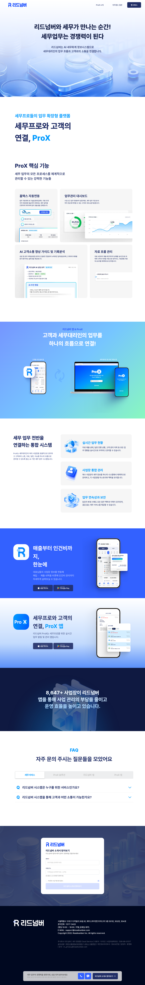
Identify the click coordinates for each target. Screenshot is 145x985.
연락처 (47, 859)
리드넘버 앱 (88, 774)
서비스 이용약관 (90, 944)
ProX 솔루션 (59, 774)
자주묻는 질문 (117, 5)
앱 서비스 (134, 5)
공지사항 (61, 944)
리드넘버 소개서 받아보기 (72, 886)
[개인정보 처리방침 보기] (98, 881)
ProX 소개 (100, 5)
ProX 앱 (118, 774)
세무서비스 (30, 774)
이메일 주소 (48, 868)
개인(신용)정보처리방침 (74, 944)
